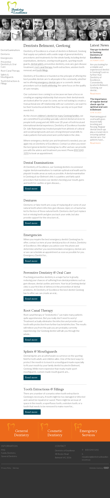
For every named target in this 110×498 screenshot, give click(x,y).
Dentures (30, 200)
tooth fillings (42, 70)
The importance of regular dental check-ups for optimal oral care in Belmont (99, 104)
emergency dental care (48, 82)
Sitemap (16, 468)
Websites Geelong (96, 468)
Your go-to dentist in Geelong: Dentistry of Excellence (99, 53)
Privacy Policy (6, 468)
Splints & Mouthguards (40, 351)
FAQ (3, 450)
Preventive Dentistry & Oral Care (47, 273)
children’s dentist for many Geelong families (58, 115)
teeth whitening (49, 85)
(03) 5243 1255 (92, 450)
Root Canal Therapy (38, 310)
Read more (31, 188)
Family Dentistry (8, 453)
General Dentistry (9, 456)
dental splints (37, 64)
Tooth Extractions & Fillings (43, 389)
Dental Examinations (38, 163)
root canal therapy (43, 67)
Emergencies (32, 235)
